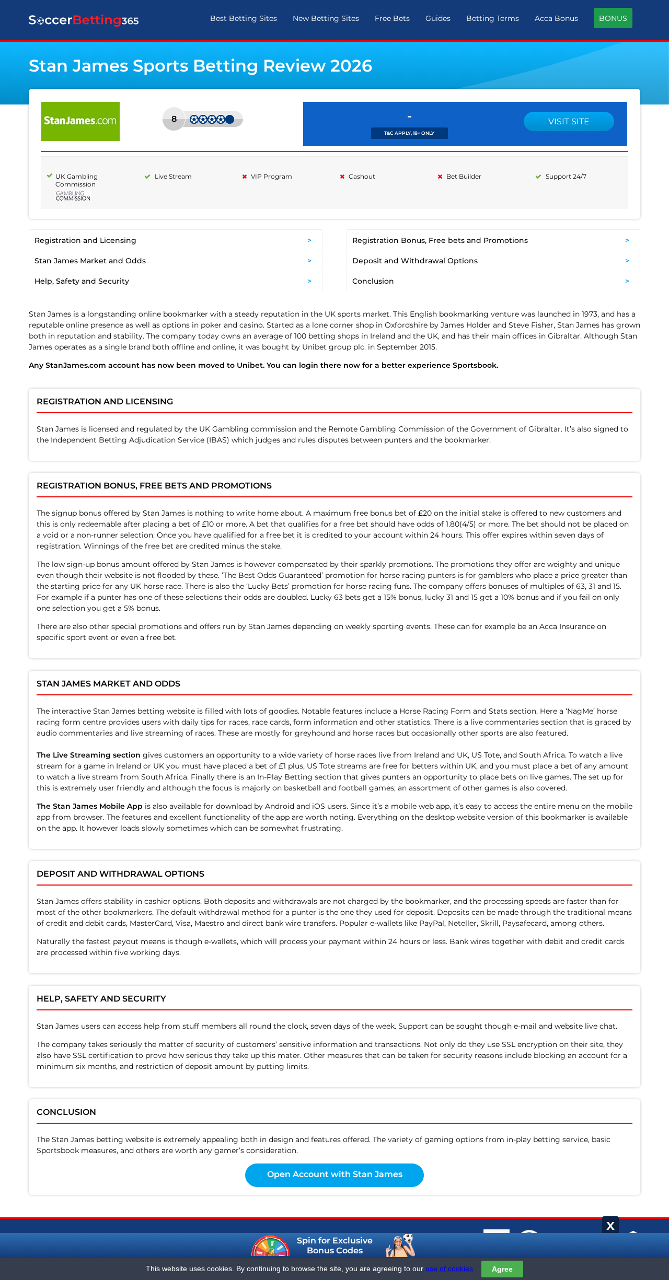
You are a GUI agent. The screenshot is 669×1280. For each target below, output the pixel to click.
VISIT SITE (569, 121)
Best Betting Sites (243, 18)
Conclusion (373, 281)
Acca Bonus (556, 18)
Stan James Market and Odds (90, 260)
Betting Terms (492, 18)
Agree (502, 1269)
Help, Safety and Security (81, 281)
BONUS (613, 18)
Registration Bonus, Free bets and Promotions (440, 240)
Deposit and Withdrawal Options (415, 260)
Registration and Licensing (85, 240)
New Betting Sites (326, 18)
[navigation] (421, 20)
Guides (438, 18)
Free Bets (392, 18)
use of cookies (449, 1268)
